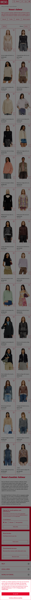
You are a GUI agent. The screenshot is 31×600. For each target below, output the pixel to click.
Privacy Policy (20, 587)
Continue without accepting (15, 597)
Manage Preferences (7, 587)
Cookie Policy (5, 589)
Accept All (15, 593)
